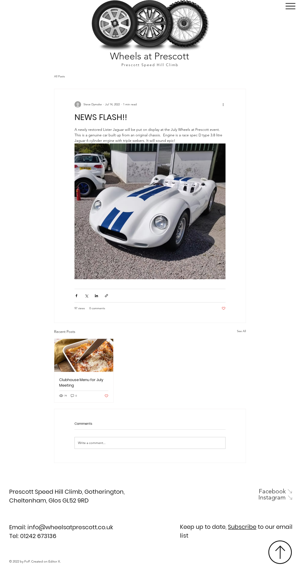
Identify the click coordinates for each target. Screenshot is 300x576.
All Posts (59, 76)
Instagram (272, 497)
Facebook (272, 491)
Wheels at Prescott (149, 56)
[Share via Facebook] (76, 296)
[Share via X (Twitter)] (86, 296)
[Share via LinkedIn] (96, 296)
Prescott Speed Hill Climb (149, 65)
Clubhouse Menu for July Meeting (81, 382)
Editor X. (54, 561)
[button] (291, 6)
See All (241, 331)
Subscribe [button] (242, 527)
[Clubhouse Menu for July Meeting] (83, 355)
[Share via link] (106, 296)
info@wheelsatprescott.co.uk (70, 527)
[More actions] (223, 104)
